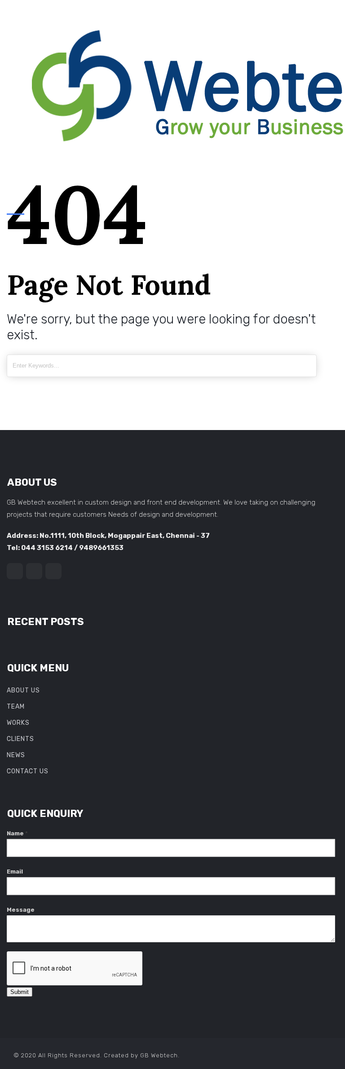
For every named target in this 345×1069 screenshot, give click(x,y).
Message (21, 909)
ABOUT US (23, 690)
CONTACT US (28, 771)
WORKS (18, 723)
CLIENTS (20, 739)
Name (17, 833)
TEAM (16, 706)
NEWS (16, 755)
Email (15, 871)
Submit (19, 992)
